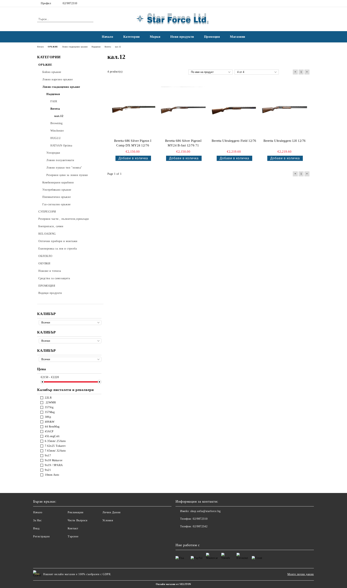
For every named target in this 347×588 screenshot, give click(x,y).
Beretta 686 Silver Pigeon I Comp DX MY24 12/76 (132, 143)
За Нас (37, 520)
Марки (155, 36)
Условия (107, 520)
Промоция (212, 36)
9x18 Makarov (54, 460)
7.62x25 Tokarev (55, 445)
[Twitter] (307, 3)
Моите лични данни (300, 574)
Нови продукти (182, 36)
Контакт (73, 528)
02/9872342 (200, 526)
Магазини (237, 36)
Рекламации (76, 512)
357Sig (49, 407)
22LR (48, 397)
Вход (36, 528)
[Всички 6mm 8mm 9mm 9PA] (70, 359)
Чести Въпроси (77, 520)
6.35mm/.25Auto (55, 441)
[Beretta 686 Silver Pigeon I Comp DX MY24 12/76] (133, 109)
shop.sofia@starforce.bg (205, 511)
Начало (107, 36)
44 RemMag (52, 426)
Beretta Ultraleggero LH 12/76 (284, 140)
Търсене (73, 536)
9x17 (48, 455)
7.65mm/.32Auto (55, 450)
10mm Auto (52, 474)
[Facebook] (301, 3)
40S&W (50, 421)
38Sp (48, 416)
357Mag (50, 412)
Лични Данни (111, 512)
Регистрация (41, 536)
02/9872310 (70, 3)
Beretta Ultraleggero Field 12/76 (234, 140)
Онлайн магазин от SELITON (173, 584)
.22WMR (50, 402)
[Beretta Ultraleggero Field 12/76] (234, 109)
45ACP (49, 431)
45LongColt (52, 436)
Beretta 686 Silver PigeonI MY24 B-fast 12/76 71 (183, 143)
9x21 (48, 469)
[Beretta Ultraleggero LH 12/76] (284, 109)
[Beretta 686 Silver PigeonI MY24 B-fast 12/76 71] (183, 109)
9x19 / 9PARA (54, 465)
